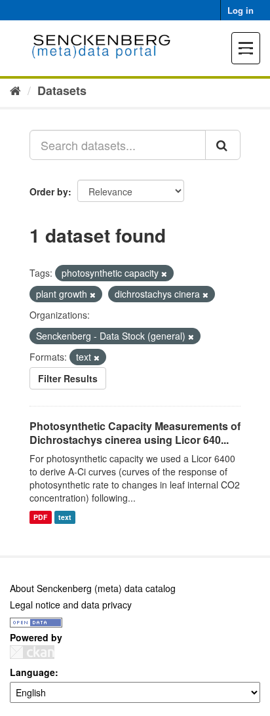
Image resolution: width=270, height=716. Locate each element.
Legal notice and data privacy (71, 604)
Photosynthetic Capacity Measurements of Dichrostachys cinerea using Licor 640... (135, 432)
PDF (40, 517)
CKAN (32, 652)
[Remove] (164, 273)
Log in (240, 10)
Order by (48, 191)
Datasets (62, 90)
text (64, 517)
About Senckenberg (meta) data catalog (93, 588)
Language (32, 672)
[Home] (15, 89)
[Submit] (223, 145)
